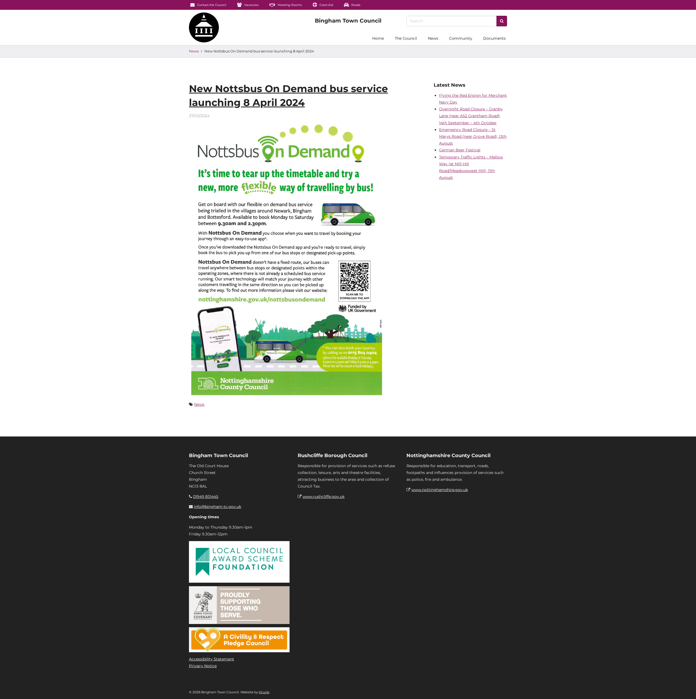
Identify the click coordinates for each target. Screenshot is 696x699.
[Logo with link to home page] (204, 27)
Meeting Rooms (289, 5)
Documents (494, 38)
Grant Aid (326, 5)
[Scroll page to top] (685, 688)
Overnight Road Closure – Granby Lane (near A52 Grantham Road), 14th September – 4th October (471, 116)
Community (460, 38)
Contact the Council (211, 5)
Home (378, 38)
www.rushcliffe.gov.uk (323, 496)
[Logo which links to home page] (173, 38)
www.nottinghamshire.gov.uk (439, 489)
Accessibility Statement (211, 659)
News (433, 38)
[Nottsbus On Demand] (287, 258)
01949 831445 (205, 496)
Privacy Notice (203, 665)
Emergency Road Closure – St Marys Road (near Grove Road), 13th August (473, 136)
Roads (355, 5)
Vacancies (251, 5)
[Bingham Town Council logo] (348, 20)
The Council (406, 38)
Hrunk (264, 692)
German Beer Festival (459, 150)
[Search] (501, 21)
